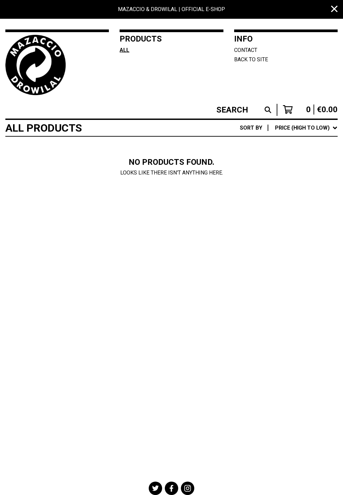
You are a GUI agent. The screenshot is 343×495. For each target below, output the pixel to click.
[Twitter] (155, 488)
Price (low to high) (290, 220)
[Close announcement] (334, 9)
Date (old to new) (288, 209)
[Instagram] (187, 488)
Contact (245, 50)
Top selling (279, 166)
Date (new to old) (288, 199)
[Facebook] (171, 488)
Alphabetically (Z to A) (297, 188)
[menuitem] (289, 128)
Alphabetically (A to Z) (297, 177)
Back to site (251, 59)
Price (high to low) (290, 231)
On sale (274, 156)
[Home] (36, 65)
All (124, 50)
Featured (276, 145)
